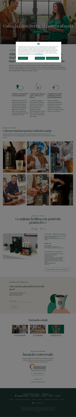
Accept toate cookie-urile (52, 58)
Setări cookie (23, 58)
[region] (38, 52)
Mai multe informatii (39, 54)
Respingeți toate (40, 58)
